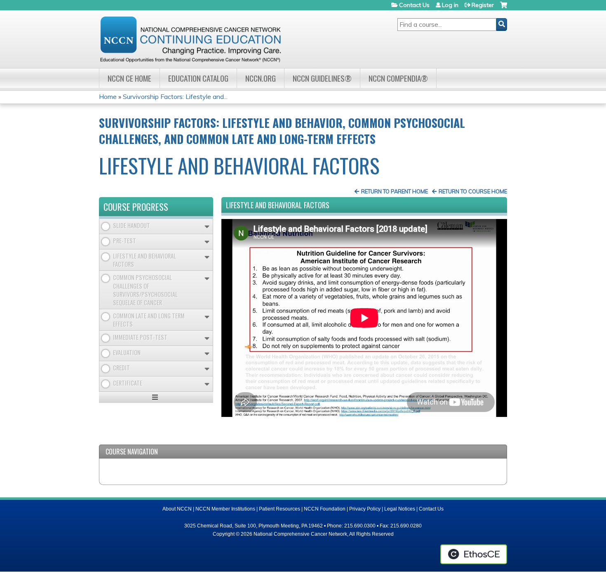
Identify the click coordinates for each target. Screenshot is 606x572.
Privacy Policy (365, 509)
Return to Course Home (473, 191)
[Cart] (503, 8)
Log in (450, 5)
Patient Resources (279, 509)
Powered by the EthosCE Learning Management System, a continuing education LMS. (473, 554)
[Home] (190, 39)
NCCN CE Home (129, 78)
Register (483, 5)
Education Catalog (198, 78)
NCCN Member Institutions (225, 509)
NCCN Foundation (324, 509)
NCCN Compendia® (398, 78)
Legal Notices (399, 509)
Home (108, 96)
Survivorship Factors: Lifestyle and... (175, 96)
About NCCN (177, 509)
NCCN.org (260, 78)
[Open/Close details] (206, 226)
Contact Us (414, 5)
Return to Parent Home (394, 191)
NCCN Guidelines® (322, 78)
